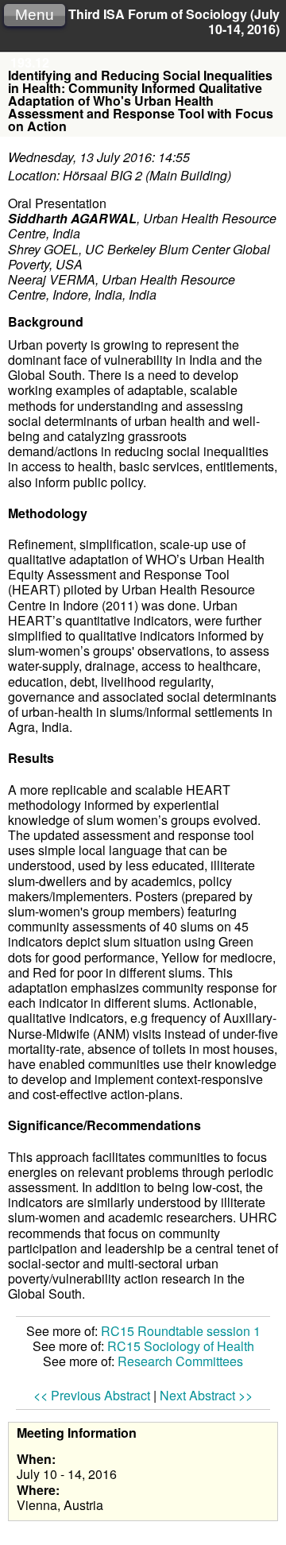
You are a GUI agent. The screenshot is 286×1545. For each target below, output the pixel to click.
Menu (34, 14)
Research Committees (180, 1361)
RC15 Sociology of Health (180, 1346)
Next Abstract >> (206, 1395)
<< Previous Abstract (91, 1395)
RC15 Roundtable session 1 (181, 1331)
